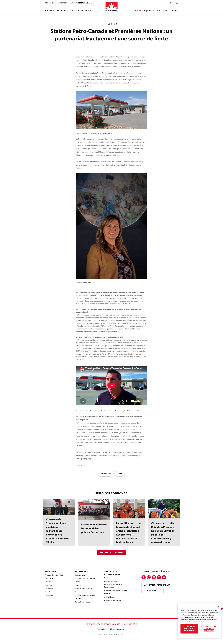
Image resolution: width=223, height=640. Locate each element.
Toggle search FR (177, 3)
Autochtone (106, 473)
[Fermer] (218, 606)
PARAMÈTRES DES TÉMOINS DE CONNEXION (208, 629)
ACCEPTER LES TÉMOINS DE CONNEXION (189, 629)
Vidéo (119, 473)
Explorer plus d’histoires (111, 552)
